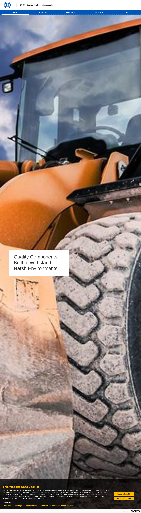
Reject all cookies (124, 498)
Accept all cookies (124, 494)
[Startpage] (7, 5)
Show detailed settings (12, 506)
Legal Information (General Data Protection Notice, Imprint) (49, 506)
